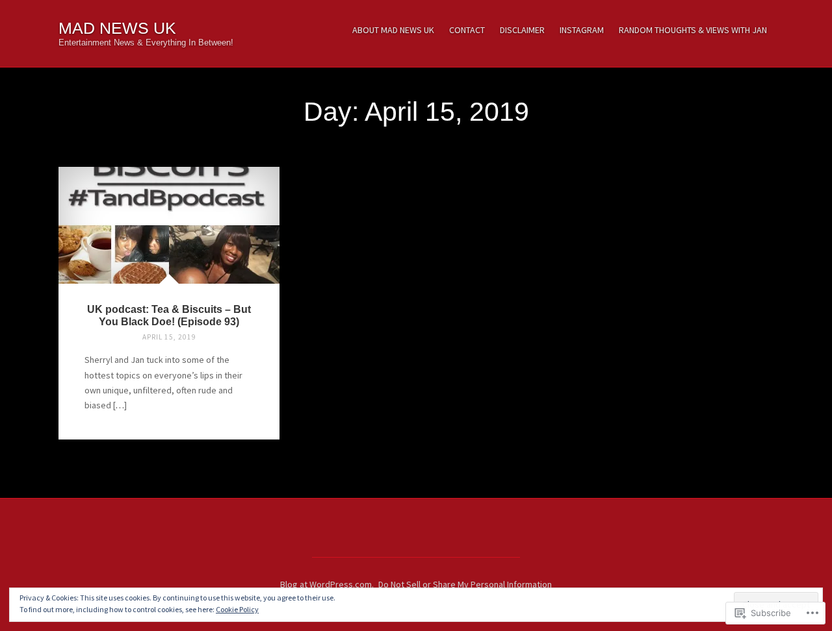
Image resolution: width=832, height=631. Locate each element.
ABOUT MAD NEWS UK (393, 30)
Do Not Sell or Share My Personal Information (465, 584)
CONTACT (467, 30)
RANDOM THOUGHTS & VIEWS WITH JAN (693, 30)
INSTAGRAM (582, 30)
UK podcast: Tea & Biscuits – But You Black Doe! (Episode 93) (169, 315)
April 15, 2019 (169, 336)
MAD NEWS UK (117, 28)
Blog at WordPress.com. (327, 584)
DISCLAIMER (522, 30)
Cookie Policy (237, 609)
